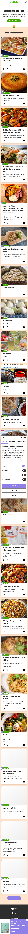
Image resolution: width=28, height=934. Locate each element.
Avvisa (14, 495)
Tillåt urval (14, 490)
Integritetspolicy (14, 918)
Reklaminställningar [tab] (22, 441)
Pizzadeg (6, 386)
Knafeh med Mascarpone (11, 95)
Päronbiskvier (7, 320)
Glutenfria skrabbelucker (11, 515)
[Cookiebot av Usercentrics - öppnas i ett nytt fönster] (20, 437)
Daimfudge (6, 881)
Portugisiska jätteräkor (11, 586)
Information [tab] (12, 441)
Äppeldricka (7, 353)
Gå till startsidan (14, 21)
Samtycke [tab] (4, 441)
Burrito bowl (7, 735)
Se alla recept (14, 898)
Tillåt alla (14, 485)
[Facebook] (12, 913)
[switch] (24, 470)
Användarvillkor (14, 916)
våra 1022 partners (10, 448)
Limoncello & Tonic (9, 808)
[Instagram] (15, 913)
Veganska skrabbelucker (11, 419)
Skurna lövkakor (8, 288)
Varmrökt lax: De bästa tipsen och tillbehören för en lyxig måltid (13, 169)
